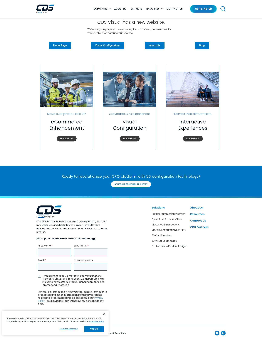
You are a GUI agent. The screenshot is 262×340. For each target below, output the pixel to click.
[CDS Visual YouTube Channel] (217, 333)
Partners (136, 9)
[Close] (103, 314)
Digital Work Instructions (166, 224)
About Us (196, 207)
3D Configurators (162, 235)
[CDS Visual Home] (45, 9)
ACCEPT (94, 328)
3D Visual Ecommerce (164, 241)
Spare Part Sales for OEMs (167, 219)
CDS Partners (199, 227)
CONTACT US (175, 9)
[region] (55, 323)
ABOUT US (120, 9)
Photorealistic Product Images (169, 246)
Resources (153, 8)
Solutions (100, 8)
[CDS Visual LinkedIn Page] (223, 333)
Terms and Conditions (114, 333)
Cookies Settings (68, 328)
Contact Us (198, 220)
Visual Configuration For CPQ (169, 230)
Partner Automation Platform (168, 214)
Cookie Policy (96, 321)
